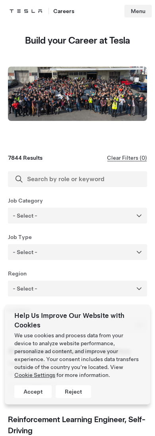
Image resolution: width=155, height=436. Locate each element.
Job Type (20, 237)
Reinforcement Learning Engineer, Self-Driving (76, 425)
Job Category (25, 200)
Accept (33, 391)
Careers (63, 11)
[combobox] (88, 216)
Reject (73, 391)
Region (17, 273)
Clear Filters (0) (127, 158)
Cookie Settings (34, 375)
